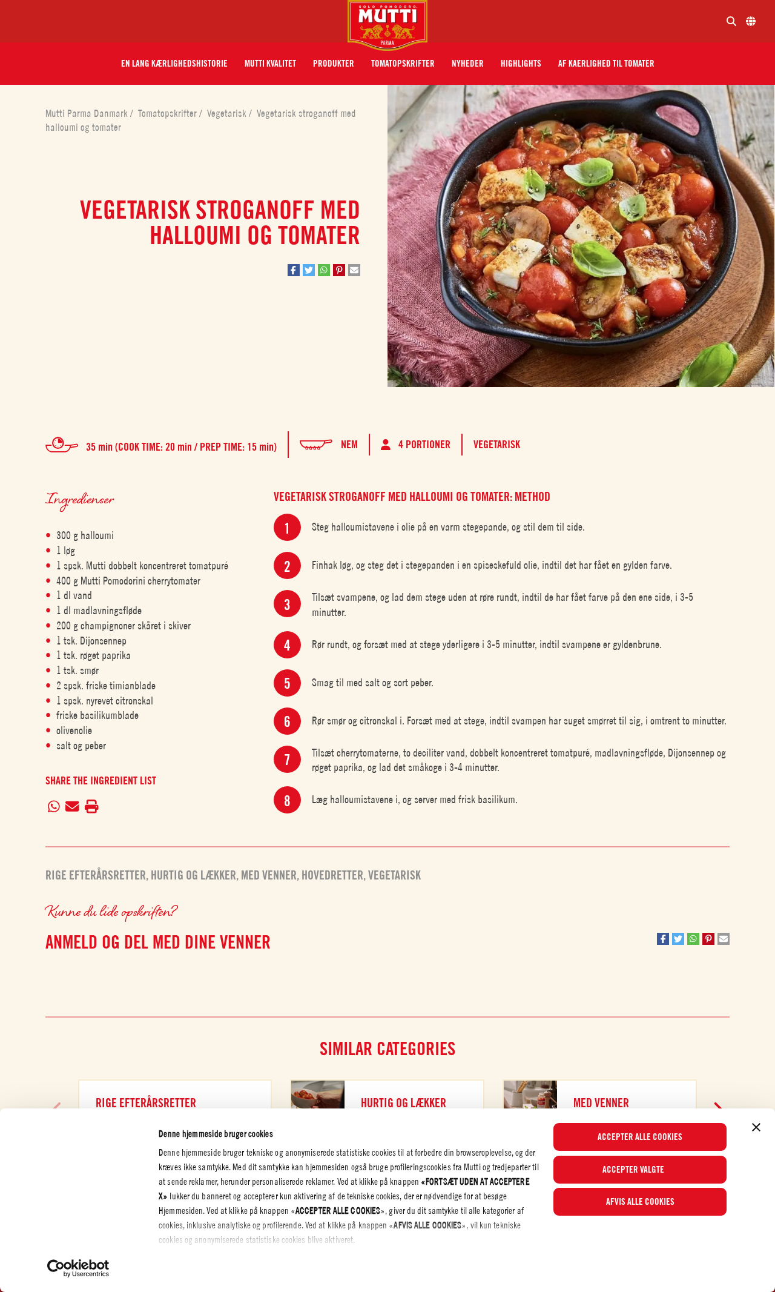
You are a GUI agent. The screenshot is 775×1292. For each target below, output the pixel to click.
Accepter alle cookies (640, 1136)
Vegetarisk (228, 113)
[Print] (91, 807)
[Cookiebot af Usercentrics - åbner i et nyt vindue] (78, 1268)
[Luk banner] (756, 1127)
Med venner (269, 875)
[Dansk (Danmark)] (751, 21)
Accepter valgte (633, 1169)
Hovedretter (332, 875)
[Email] (72, 807)
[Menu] (178, 21)
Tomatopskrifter (168, 113)
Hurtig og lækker (193, 875)
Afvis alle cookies (640, 1201)
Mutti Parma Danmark (87, 113)
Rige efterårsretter (95, 875)
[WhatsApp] (54, 807)
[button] (174, 63)
